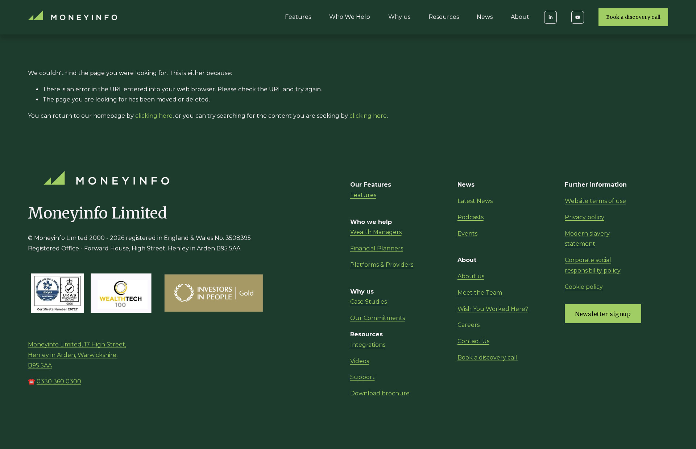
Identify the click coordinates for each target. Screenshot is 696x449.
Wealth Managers (376, 232)
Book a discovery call (633, 17)
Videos (359, 361)
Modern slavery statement (587, 239)
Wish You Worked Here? (492, 308)
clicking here (154, 115)
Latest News (475, 201)
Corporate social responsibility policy (593, 265)
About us (470, 276)
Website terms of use (595, 201)
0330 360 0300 (59, 381)
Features (298, 16)
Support (362, 377)
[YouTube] (577, 17)
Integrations (367, 344)
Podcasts (470, 217)
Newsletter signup (603, 313)
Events (467, 233)
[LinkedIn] (550, 17)
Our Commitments (377, 318)
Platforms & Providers (381, 264)
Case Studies (368, 301)
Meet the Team (479, 292)
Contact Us (473, 341)
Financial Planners (376, 248)
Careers (468, 324)
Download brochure (380, 393)
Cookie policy (584, 286)
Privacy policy (584, 217)
